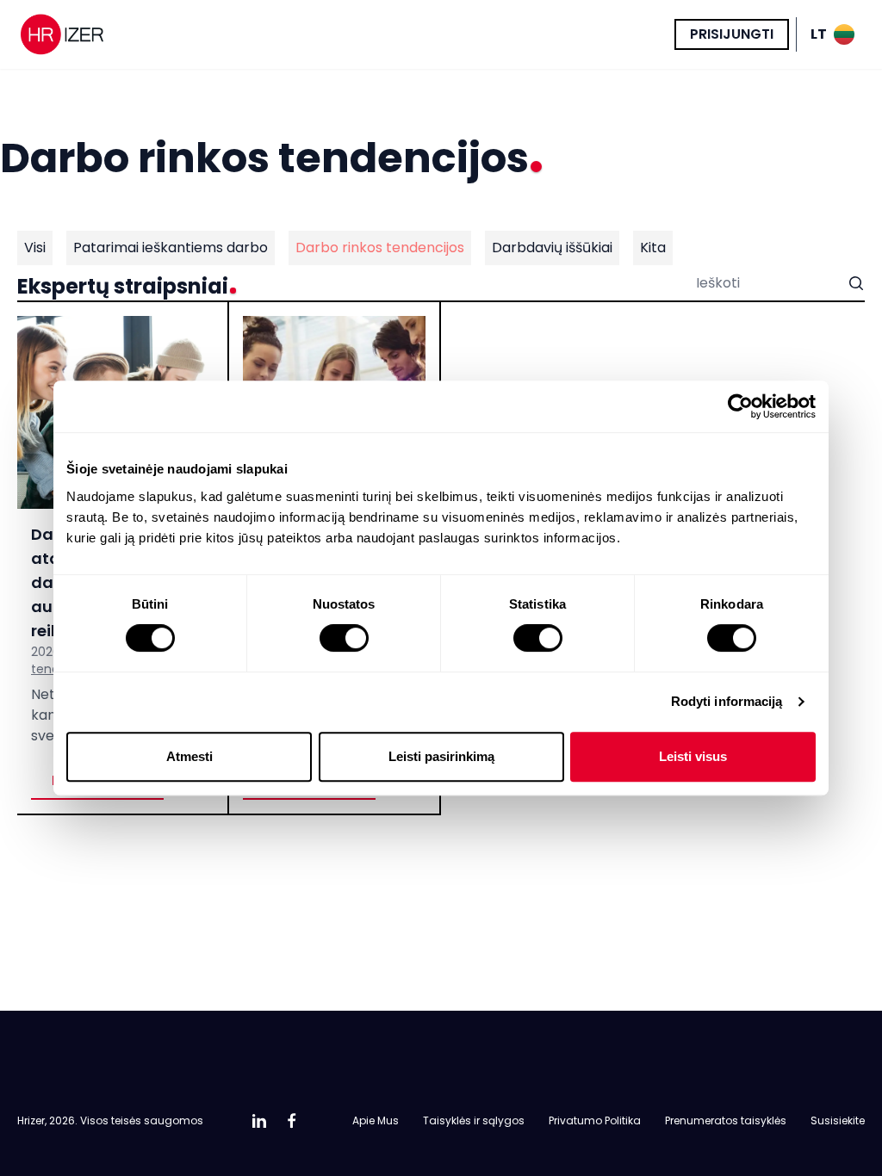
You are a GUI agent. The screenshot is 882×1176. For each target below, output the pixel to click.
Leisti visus (693, 756)
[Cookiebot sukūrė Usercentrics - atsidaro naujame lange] (740, 406)
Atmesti (189, 756)
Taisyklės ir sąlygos (474, 1120)
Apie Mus (375, 1120)
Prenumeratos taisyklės (725, 1120)
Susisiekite (838, 1120)
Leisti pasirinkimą (441, 756)
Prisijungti (731, 34)
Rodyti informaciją (727, 701)
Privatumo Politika (595, 1120)
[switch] (344, 638)
